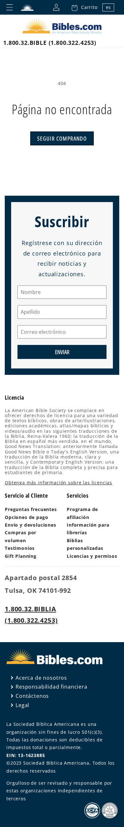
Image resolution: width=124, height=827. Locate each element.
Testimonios (20, 548)
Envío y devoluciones (30, 525)
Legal (22, 705)
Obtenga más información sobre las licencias (58, 483)
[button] (83, 7)
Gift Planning (21, 556)
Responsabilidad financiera (51, 686)
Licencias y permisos (92, 556)
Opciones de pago (26, 517)
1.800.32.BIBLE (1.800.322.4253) (49, 42)
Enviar (62, 352)
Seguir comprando (62, 138)
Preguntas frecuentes (31, 509)
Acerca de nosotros (41, 677)
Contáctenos (32, 695)
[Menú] (9, 7)
